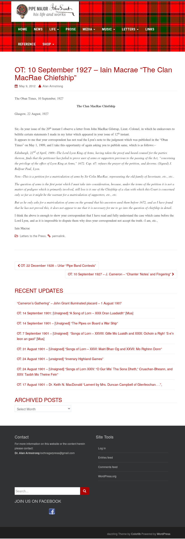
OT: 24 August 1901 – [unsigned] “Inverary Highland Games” (60, 358)
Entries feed (105, 457)
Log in (102, 448)
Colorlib (136, 534)
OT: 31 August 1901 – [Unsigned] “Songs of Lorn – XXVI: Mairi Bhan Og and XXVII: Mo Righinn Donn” (89, 349)
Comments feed (108, 467)
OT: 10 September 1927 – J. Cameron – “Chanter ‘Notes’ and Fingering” (120, 274)
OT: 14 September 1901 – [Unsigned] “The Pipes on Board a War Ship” (67, 323)
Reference (27, 44)
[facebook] (52, 511)
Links (149, 29)
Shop (47, 44)
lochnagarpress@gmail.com (57, 453)
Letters (129, 29)
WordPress (163, 534)
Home (22, 29)
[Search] (84, 491)
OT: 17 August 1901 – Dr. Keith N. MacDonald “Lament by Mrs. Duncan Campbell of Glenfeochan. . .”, (89, 384)
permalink (58, 236)
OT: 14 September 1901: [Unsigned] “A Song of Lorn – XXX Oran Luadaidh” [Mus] (75, 313)
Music (107, 29)
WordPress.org (107, 476)
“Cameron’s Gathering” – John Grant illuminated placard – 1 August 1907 (69, 303)
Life (53, 29)
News (38, 29)
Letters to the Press (33, 236)
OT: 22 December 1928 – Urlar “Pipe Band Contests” (58, 265)
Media (88, 29)
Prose (71, 29)
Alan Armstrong (53, 86)
